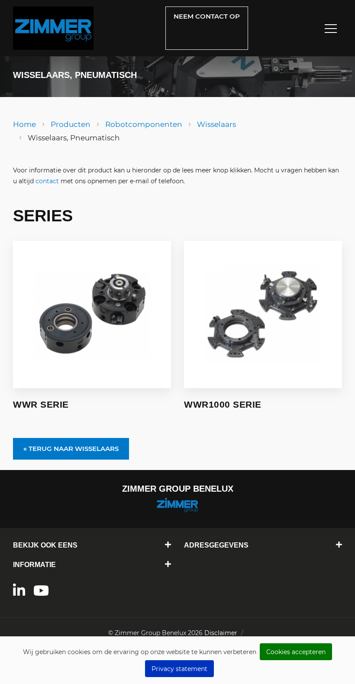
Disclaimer (220, 633)
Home (24, 124)
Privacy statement (179, 669)
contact (47, 181)
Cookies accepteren (296, 652)
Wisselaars (216, 124)
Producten (70, 124)
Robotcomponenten (143, 124)
